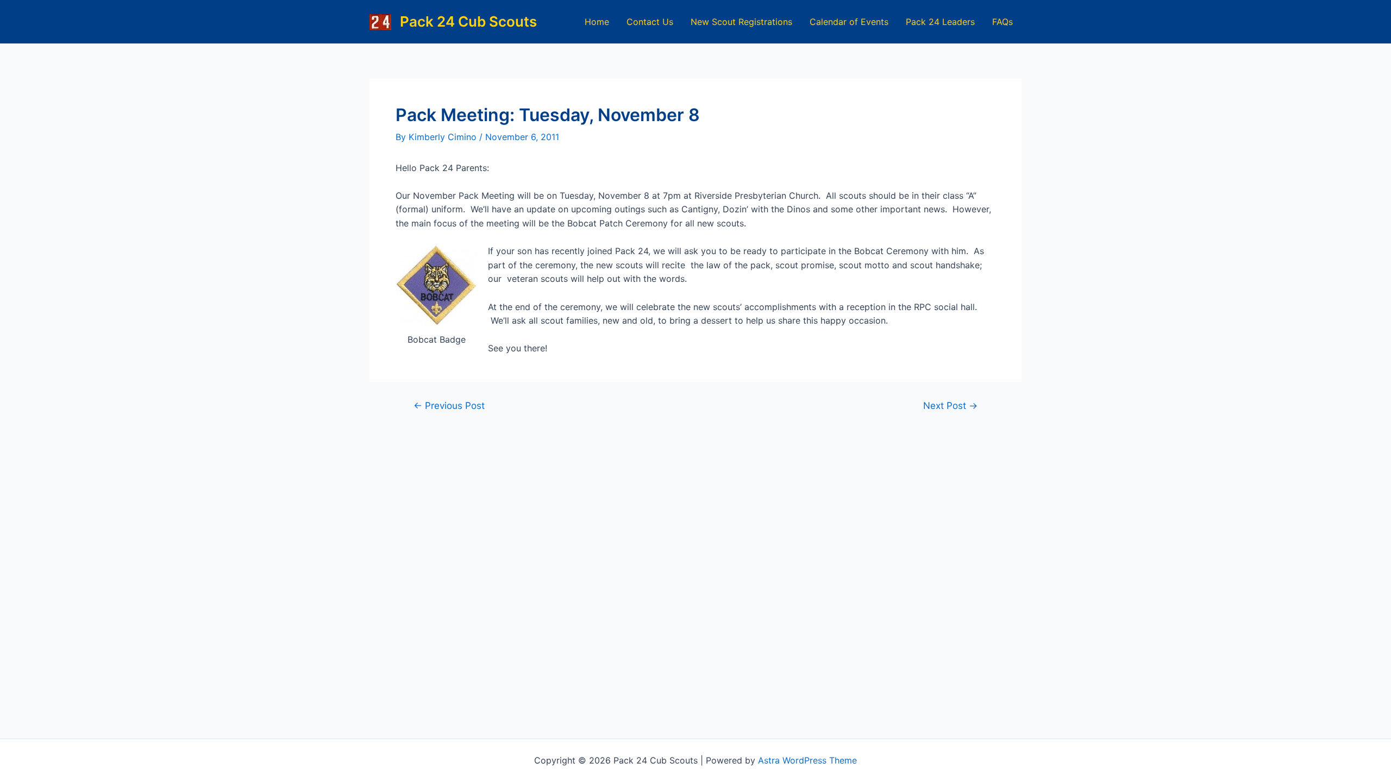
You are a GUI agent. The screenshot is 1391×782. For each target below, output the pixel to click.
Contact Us (649, 21)
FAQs (1002, 21)
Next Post (950, 405)
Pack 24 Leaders (940, 21)
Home (597, 21)
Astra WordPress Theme (807, 760)
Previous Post (449, 405)
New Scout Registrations (741, 21)
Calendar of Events (849, 21)
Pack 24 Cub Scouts (468, 21)
